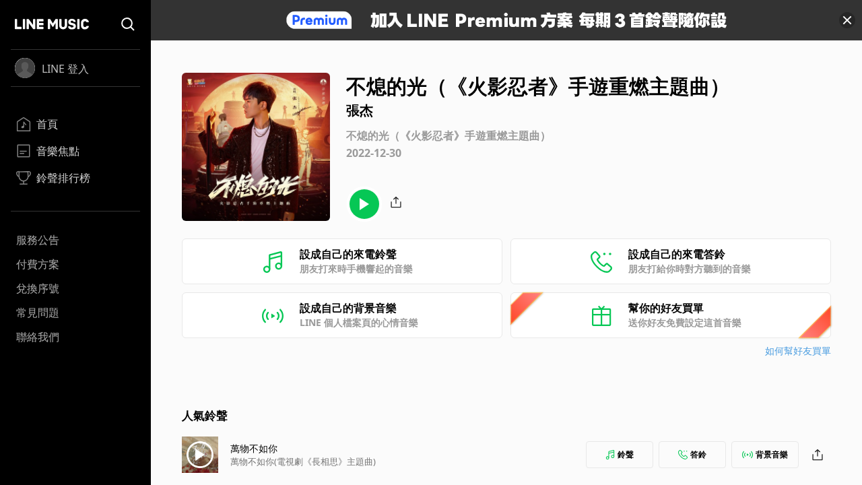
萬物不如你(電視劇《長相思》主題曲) (303, 461)
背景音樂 (772, 454)
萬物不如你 (253, 448)
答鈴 (698, 454)
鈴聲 (626, 454)
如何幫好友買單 (798, 350)
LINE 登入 (65, 68)
